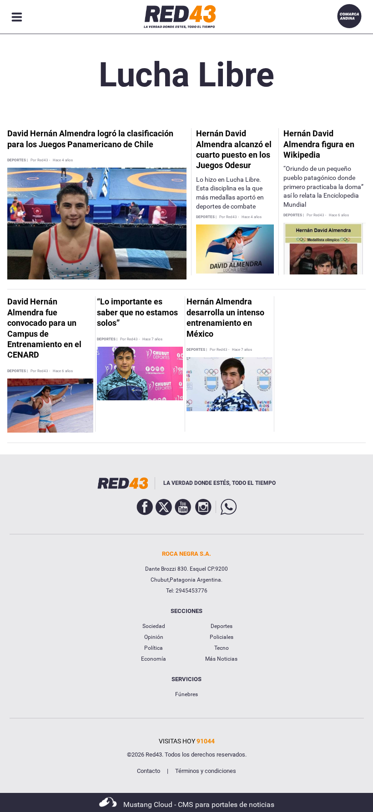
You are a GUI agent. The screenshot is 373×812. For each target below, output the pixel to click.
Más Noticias (221, 659)
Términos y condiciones (205, 770)
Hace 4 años (63, 160)
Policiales (221, 637)
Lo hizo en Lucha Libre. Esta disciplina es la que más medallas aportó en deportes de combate (230, 193)
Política (153, 648)
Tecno (221, 648)
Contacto (148, 770)
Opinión (153, 637)
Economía (153, 659)
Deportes (221, 626)
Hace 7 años (152, 339)
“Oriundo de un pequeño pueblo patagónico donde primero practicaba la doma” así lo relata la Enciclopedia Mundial (323, 186)
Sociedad (153, 626)
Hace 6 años (339, 215)
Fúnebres (186, 694)
